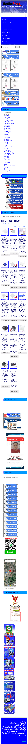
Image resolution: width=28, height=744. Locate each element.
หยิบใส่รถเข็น (5, 255)
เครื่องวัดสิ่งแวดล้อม (9, 123)
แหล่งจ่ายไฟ (7, 150)
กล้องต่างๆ (6, 145)
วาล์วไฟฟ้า (6, 133)
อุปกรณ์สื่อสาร (7, 144)
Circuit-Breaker (8, 128)
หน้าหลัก (4, 19)
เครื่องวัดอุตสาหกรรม (9, 125)
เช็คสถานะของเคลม (7, 29)
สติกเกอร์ (6, 161)
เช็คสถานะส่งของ (6, 26)
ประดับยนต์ (7, 170)
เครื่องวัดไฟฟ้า (7, 122)
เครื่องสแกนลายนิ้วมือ (9, 153)
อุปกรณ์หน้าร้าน (8, 119)
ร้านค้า (7, 216)
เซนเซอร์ (6, 134)
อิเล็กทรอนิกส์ (7, 129)
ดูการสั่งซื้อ (19, 9)
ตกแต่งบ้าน (6, 115)
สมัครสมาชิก (6, 9)
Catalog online (15, 432)
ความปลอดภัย (7, 151)
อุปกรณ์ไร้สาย (7, 158)
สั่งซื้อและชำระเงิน (6, 22)
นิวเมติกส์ (6, 139)
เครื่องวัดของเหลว (8, 120)
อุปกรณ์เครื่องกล (8, 140)
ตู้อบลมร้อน (7, 169)
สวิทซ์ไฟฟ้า (7, 136)
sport (5, 164)
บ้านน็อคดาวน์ (7, 112)
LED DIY (6, 167)
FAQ (24, 9)
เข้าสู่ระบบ (23, 11)
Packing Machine (8, 155)
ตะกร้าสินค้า (13, 9)
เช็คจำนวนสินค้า (6, 32)
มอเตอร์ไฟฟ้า (7, 137)
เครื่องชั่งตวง (7, 117)
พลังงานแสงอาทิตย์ (8, 147)
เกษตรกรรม (7, 159)
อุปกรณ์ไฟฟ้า (7, 126)
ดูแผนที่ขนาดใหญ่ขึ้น (9, 588)
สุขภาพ (6, 142)
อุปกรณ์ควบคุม (7, 131)
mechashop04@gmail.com (11, 477)
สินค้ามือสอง (7, 172)
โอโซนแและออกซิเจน (9, 165)
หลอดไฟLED (7, 148)
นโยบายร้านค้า (6, 38)
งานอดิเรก (6, 156)
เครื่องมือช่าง (7, 162)
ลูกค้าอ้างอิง (5, 35)
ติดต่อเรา (4, 41)
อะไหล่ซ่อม (6, 114)
